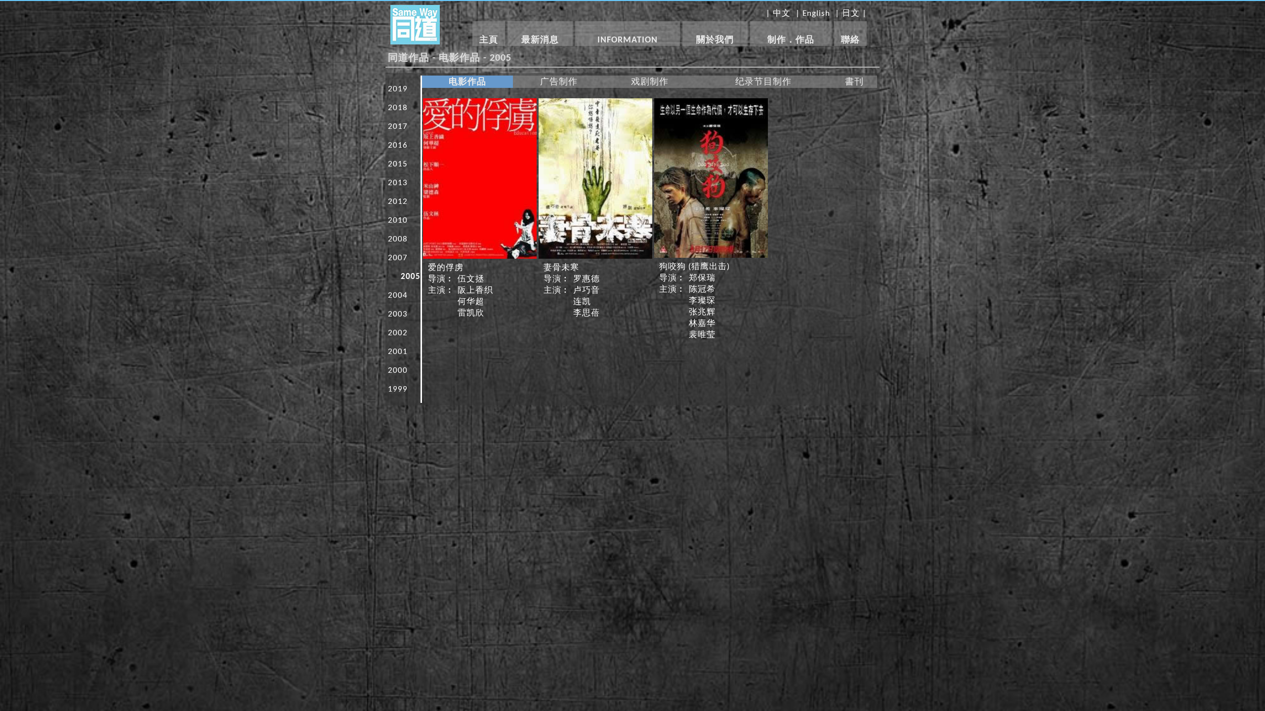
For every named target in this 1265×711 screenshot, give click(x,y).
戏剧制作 (650, 82)
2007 (398, 258)
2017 (398, 126)
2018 (398, 108)
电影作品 (467, 82)
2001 (398, 352)
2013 (398, 183)
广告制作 (559, 82)
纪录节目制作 (763, 82)
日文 (851, 13)
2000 (398, 370)
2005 (411, 277)
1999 (398, 389)
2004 (398, 295)
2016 (398, 145)
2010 (398, 220)
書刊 (854, 82)
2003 (398, 314)
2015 (398, 164)
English (816, 13)
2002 (398, 333)
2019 (398, 89)
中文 (782, 13)
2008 (398, 239)
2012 (398, 202)
